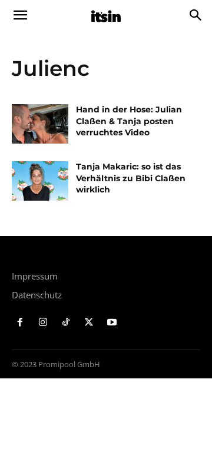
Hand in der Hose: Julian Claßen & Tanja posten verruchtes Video (129, 121)
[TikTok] (66, 322)
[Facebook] (20, 322)
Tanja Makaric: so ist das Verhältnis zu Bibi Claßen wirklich (131, 178)
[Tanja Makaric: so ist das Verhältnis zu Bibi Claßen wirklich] (40, 181)
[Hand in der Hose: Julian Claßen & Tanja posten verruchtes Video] (40, 124)
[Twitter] (88, 322)
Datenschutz (37, 295)
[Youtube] (111, 322)
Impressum (35, 276)
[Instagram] (43, 322)
